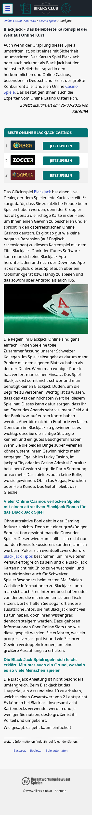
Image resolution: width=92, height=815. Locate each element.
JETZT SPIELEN (61, 146)
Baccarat (19, 751)
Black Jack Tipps (18, 556)
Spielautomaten (56, 751)
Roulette (35, 751)
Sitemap (60, 791)
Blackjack (42, 191)
